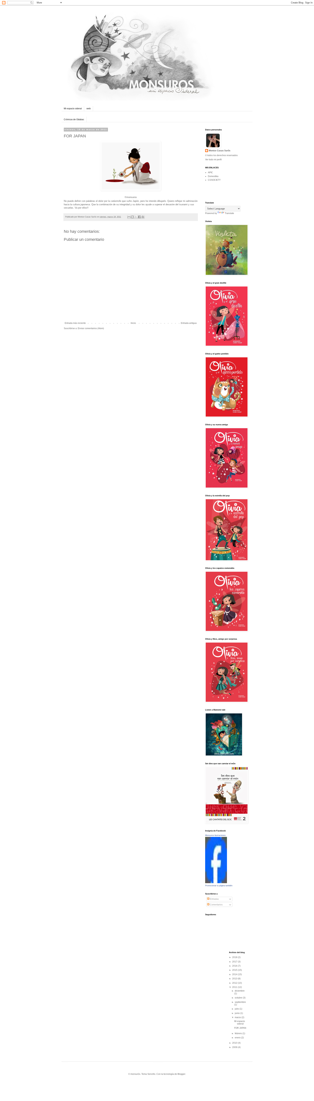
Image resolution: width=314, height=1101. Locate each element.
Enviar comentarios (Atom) (91, 328)
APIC (210, 172)
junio (237, 1013)
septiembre (240, 1002)
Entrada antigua (189, 323)
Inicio (133, 323)
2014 (235, 974)
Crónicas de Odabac (74, 119)
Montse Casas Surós (219, 150)
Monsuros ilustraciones (215, 835)
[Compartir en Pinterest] (143, 217)
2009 (235, 1047)
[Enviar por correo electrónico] (129, 217)
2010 (235, 1043)
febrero (238, 1033)
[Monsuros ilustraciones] (216, 882)
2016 (235, 966)
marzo (238, 1017)
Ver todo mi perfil (213, 159)
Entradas (214, 899)
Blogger (181, 1074)
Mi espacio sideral (73, 108)
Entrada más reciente (75, 323)
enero (238, 1037)
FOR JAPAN (240, 1028)
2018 (235, 957)
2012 (235, 983)
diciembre (240, 991)
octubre (239, 997)
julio (237, 1009)
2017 (235, 961)
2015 (235, 970)
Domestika (213, 176)
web (88, 108)
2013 (235, 978)
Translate (229, 213)
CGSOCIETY (214, 180)
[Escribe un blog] (132, 217)
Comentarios (216, 904)
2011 (235, 987)
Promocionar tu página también (218, 885)
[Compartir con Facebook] (139, 217)
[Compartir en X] (136, 217)
